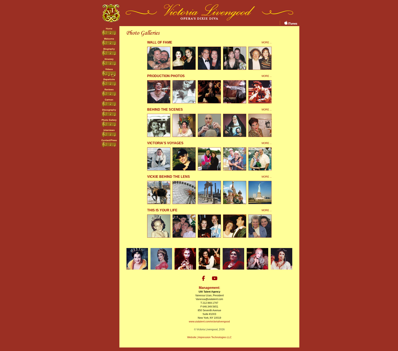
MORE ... (267, 42)
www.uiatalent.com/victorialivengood (209, 321)
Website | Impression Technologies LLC (209, 337)
